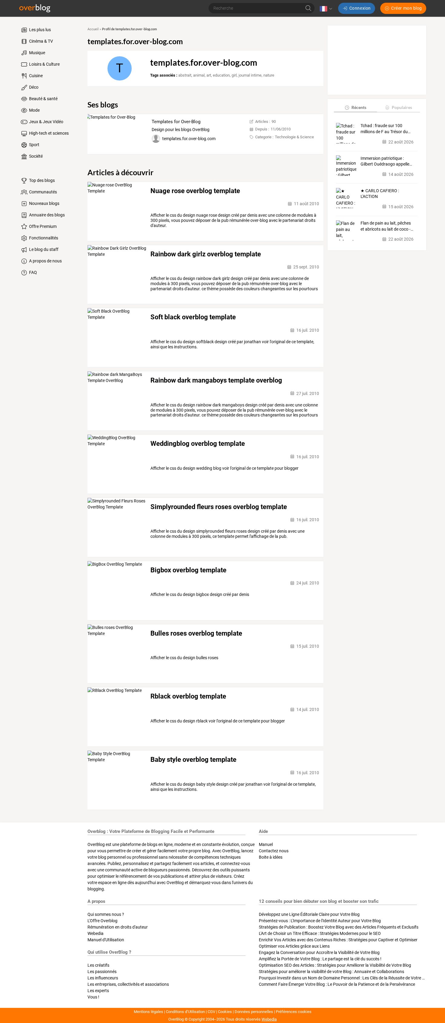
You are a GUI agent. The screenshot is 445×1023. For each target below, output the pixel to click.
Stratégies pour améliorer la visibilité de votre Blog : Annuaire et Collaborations (331, 971)
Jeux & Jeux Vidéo (45, 121)
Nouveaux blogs (43, 203)
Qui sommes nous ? (105, 914)
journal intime (250, 75)
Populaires (402, 107)
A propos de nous (45, 260)
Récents (358, 107)
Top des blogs (41, 180)
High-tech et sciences (48, 133)
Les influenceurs (102, 977)
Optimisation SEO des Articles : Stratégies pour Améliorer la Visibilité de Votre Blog (335, 965)
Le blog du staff (43, 249)
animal (199, 75)
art (208, 75)
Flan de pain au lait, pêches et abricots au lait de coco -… (387, 226)
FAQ (32, 272)
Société (35, 156)
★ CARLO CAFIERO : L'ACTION (380, 193)
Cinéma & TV (40, 41)
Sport (33, 144)
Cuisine (35, 75)
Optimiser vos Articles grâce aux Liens (294, 946)
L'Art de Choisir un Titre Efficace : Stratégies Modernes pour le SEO (320, 933)
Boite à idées (270, 857)
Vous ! (93, 997)
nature (268, 75)
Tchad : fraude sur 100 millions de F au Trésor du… (385, 128)
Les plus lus (39, 29)
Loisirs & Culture (44, 64)
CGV (211, 1011)
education (221, 75)
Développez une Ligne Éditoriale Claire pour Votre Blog (309, 914)
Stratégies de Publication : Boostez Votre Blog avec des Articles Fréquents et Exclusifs (338, 927)
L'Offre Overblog (102, 920)
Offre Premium (42, 226)
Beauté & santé (43, 98)
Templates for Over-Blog (176, 121)
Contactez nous (273, 850)
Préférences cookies (294, 1011)
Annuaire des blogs (46, 214)
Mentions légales (148, 1011)
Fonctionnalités (43, 237)
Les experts (98, 990)
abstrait (184, 75)
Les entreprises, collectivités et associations (128, 984)
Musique (36, 52)
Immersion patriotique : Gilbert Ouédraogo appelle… (386, 161)
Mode (34, 110)
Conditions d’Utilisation (185, 1011)
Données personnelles (254, 1011)
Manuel (266, 844)
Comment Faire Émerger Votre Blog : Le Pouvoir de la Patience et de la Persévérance (337, 984)
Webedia (95, 933)
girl (234, 75)
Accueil (93, 29)
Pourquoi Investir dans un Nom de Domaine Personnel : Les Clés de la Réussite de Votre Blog (344, 977)
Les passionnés (102, 971)
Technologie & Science (294, 137)
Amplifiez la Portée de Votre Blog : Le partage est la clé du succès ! (320, 958)
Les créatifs (98, 965)
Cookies (225, 1011)
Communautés (42, 191)
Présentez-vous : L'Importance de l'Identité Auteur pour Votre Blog (320, 920)
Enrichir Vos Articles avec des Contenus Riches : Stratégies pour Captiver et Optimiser (338, 939)
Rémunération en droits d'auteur (117, 927)
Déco (33, 87)
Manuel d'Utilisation (105, 939)
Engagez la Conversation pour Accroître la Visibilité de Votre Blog (319, 952)
